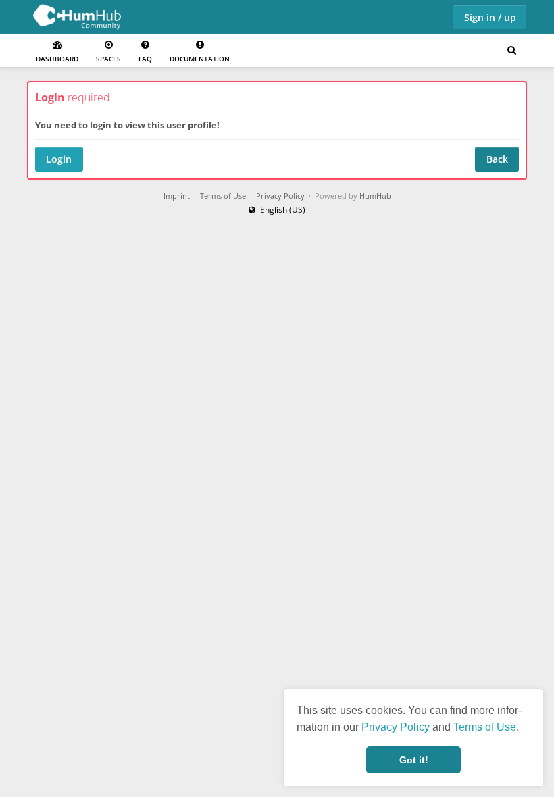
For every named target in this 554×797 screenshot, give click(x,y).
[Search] (511, 51)
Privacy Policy (395, 727)
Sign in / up (490, 17)
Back (497, 159)
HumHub (375, 196)
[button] (277, 209)
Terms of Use (484, 727)
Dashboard (57, 58)
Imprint (176, 196)
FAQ (145, 58)
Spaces (108, 58)
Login (59, 159)
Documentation (200, 58)
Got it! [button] (413, 759)
